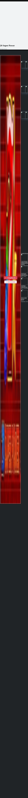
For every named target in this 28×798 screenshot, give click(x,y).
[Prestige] (24, 67)
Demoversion (11, 282)
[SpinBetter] (24, 92)
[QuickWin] (24, 118)
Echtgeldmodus (11, 278)
